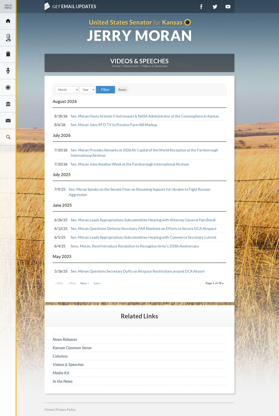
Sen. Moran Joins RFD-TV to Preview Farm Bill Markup (114, 124)
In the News (63, 381)
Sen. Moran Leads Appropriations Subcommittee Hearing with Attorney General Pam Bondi (143, 220)
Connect (8, 120)
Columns (60, 355)
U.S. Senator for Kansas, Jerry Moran (139, 30)
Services (8, 54)
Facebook (201, 6)
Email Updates (74, 6)
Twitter (214, 6)
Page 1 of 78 (213, 283)
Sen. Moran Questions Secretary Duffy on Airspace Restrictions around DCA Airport (138, 271)
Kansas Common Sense (72, 347)
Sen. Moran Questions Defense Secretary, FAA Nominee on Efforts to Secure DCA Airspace (144, 228)
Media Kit (61, 372)
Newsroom (8, 71)
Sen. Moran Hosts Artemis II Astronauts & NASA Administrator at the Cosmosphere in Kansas (145, 116)
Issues (8, 87)
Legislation (8, 104)
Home (116, 66)
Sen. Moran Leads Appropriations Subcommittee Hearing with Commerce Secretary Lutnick (143, 237)
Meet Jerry (8, 38)
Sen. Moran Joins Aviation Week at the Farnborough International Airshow (130, 164)
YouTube (227, 6)
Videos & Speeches (154, 66)
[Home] (8, 21)
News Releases (65, 339)
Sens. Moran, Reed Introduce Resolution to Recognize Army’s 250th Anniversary (135, 246)
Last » (97, 283)
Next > (84, 283)
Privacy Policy (66, 409)
